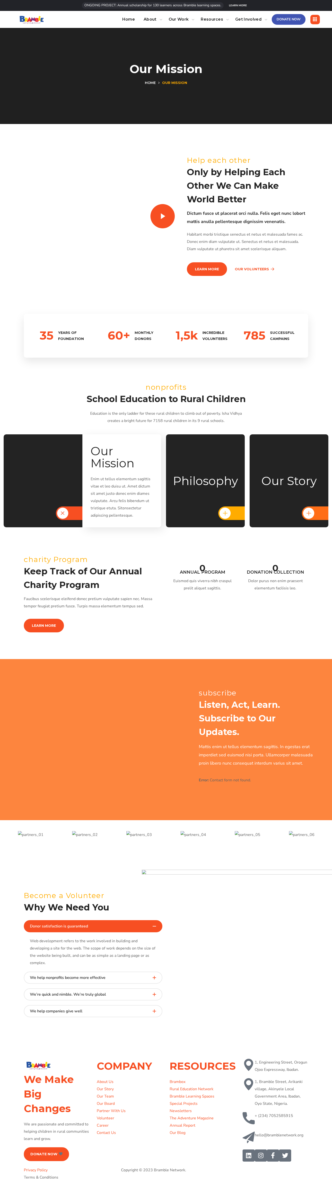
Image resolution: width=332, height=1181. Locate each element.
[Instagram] (261, 1155)
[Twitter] (285, 1155)
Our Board (106, 1103)
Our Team (105, 1096)
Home (150, 83)
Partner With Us (111, 1111)
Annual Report (182, 1125)
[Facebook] (273, 1155)
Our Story (105, 1089)
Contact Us (106, 1132)
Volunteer (105, 1118)
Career (103, 1125)
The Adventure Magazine (192, 1118)
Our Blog (177, 1132)
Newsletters (181, 1111)
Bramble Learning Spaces (192, 1096)
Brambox (177, 1081)
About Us (105, 1081)
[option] (31, 834)
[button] (238, 5)
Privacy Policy (36, 1170)
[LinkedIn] (249, 1155)
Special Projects (184, 1103)
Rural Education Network (191, 1089)
